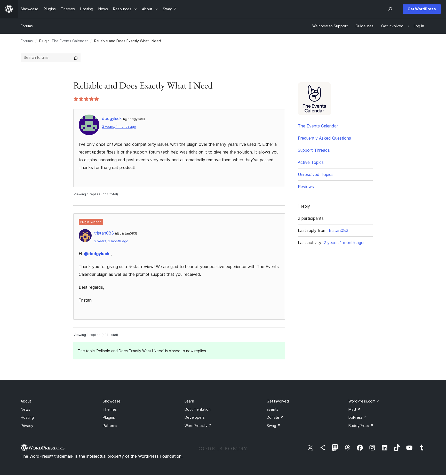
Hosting (27, 417)
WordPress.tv (198, 425)
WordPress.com (364, 401)
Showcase (112, 401)
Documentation (198, 409)
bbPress (357, 417)
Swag (274, 425)
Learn (189, 401)
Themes (110, 409)
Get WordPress (422, 9)
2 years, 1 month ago (119, 126)
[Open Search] (390, 9)
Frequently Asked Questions (324, 138)
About (26, 401)
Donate (275, 417)
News (25, 409)
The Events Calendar (70, 41)
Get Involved (278, 401)
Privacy (27, 425)
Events (272, 409)
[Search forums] (76, 57)
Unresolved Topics (315, 174)
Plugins (109, 417)
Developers (195, 417)
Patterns (110, 425)
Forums (27, 26)
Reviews (306, 186)
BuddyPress (360, 425)
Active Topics (311, 162)
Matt (354, 409)
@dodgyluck (96, 253)
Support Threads (314, 150)
